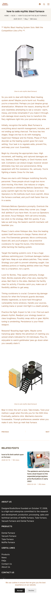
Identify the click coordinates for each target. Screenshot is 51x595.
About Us (6, 567)
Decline (31, 590)
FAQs (4, 560)
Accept (20, 590)
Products (6, 554)
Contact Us (7, 564)
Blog (26, 19)
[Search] (44, 4)
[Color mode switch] (40, 4)
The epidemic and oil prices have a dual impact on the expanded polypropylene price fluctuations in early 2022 (38, 476)
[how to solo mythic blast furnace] (25, 60)
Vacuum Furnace (9, 536)
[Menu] (48, 4)
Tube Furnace (8, 539)
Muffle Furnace (8, 542)
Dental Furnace (8, 533)
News (4, 557)
